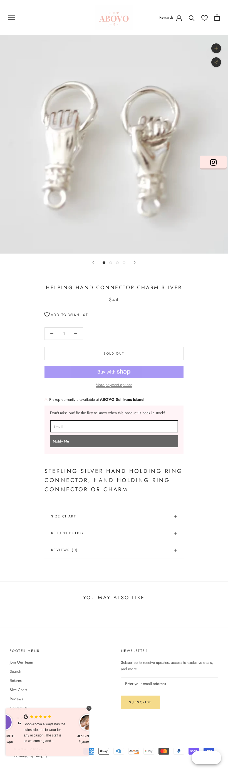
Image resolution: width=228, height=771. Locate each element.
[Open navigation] (11, 17)
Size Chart (63, 516)
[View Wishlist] (204, 18)
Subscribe (140, 702)
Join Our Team (21, 662)
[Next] (135, 262)
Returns (16, 680)
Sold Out (113, 353)
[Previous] (93, 262)
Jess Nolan (23, 736)
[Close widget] (89, 708)
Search (15, 671)
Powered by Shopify (30, 756)
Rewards (166, 17)
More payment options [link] (114, 384)
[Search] (192, 18)
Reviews (16, 699)
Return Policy (67, 533)
